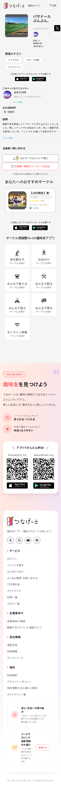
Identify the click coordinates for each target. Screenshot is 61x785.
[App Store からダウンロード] (17, 485)
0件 (39, 40)
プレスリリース (15, 657)
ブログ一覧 (13, 603)
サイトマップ (14, 590)
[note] (37, 540)
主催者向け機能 (16, 621)
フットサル (13, 59)
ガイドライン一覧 (16, 694)
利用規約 (12, 675)
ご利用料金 (13, 584)
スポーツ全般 (32, 59)
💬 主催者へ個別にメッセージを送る (30, 166)
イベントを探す (15, 565)
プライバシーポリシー (19, 681)
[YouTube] (28, 540)
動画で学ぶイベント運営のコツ (24, 627)
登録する (43, 747)
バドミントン (14, 67)
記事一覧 (12, 597)
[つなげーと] (22, 521)
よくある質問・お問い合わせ (22, 578)
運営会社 (12, 645)
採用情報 (12, 651)
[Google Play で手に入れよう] (43, 485)
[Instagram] (19, 540)
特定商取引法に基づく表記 (22, 688)
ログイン (12, 558)
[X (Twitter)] (10, 540)
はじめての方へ (16, 571)
